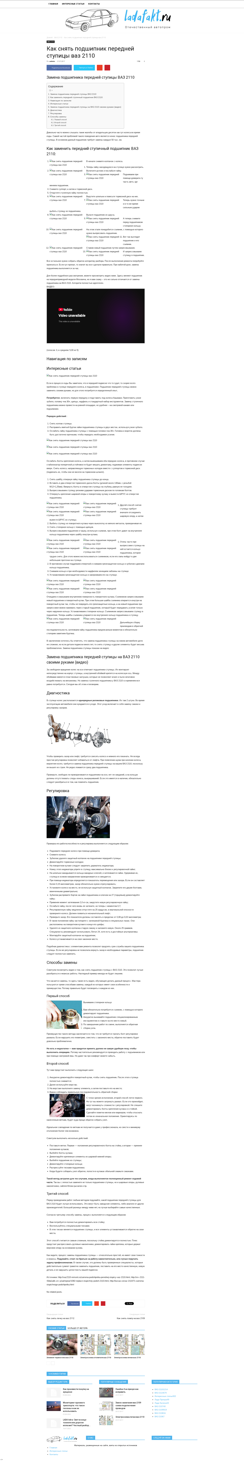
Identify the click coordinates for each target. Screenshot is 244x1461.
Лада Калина (162, 1403)
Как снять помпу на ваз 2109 (131, 1318)
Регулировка (56, 113)
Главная (53, 3)
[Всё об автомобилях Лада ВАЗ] (122, 20)
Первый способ (60, 120)
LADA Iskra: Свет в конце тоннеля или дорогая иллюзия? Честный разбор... (77, 1423)
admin (52, 61)
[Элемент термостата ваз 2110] (62, 1344)
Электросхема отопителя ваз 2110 (95, 1357)
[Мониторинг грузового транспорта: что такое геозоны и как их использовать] (54, 1406)
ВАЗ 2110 (58, 37)
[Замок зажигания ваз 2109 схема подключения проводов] (106, 1406)
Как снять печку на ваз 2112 (60, 1318)
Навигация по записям (60, 101)
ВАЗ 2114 (161, 1393)
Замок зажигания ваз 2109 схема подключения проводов (128, 1405)
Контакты (94, 3)
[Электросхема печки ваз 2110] (129, 1344)
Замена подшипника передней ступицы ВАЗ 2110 (73, 94)
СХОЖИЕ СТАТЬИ (56, 1328)
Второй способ (60, 123)
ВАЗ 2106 (160, 1416)
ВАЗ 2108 (160, 1413)
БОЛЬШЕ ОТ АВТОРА (78, 1328)
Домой (50, 37)
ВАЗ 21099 (161, 1410)
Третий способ (60, 125)
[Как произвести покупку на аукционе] (54, 1393)
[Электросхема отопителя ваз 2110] (95, 1344)
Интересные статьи (73, 3)
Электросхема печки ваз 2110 (127, 1357)
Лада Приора (162, 1399)
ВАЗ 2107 (160, 1406)
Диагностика (56, 110)
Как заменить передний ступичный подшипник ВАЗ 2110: (76, 97)
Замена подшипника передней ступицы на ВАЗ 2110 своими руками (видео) (85, 107)
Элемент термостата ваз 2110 (60, 1357)
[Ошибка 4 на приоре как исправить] (106, 1392)
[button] (194, 4)
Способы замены (58, 117)
